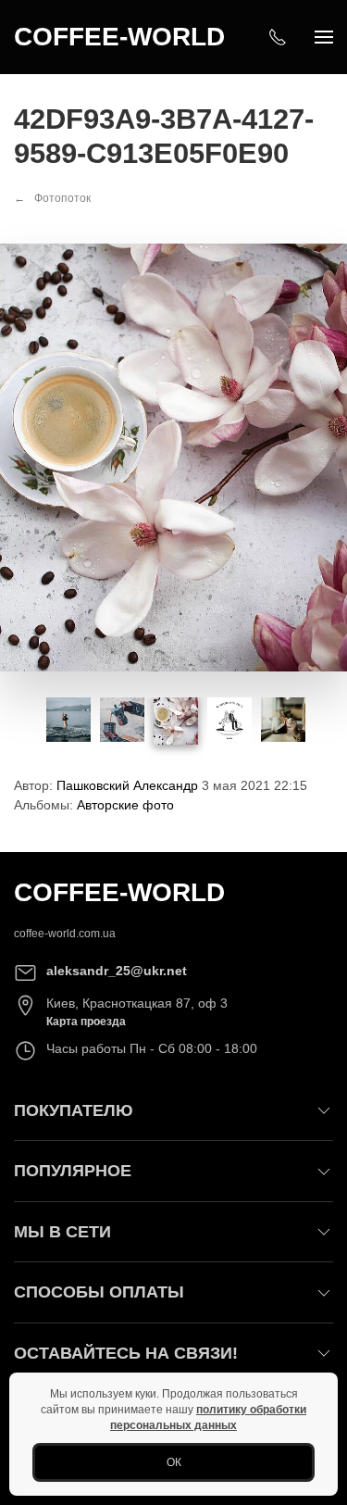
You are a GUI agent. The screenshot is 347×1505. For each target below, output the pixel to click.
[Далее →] (173, 456)
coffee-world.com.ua (65, 933)
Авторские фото (125, 804)
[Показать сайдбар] (324, 37)
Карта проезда (86, 1021)
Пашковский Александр (127, 785)
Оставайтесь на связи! (126, 1353)
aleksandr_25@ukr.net (116, 970)
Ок (174, 1462)
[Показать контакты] (277, 37)
